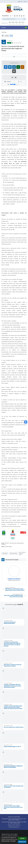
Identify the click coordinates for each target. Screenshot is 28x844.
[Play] (12, 77)
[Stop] (15, 77)
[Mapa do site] (22, 16)
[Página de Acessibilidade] (24, 16)
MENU (2, 27)
